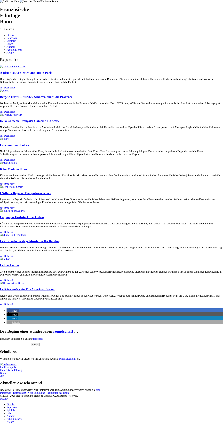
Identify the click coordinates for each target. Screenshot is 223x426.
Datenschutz (19, 392)
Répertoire (12, 38)
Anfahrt (11, 46)
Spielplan (11, 40)
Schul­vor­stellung (67, 358)
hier (98, 389)
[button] (13, 310)
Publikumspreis (14, 49)
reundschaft (63, 331)
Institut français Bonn (58, 392)
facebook (38, 338)
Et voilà (11, 35)
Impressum (5, 392)
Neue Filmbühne (36, 392)
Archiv (10, 52)
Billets (10, 43)
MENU (4, 398)
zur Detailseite (7, 87)
